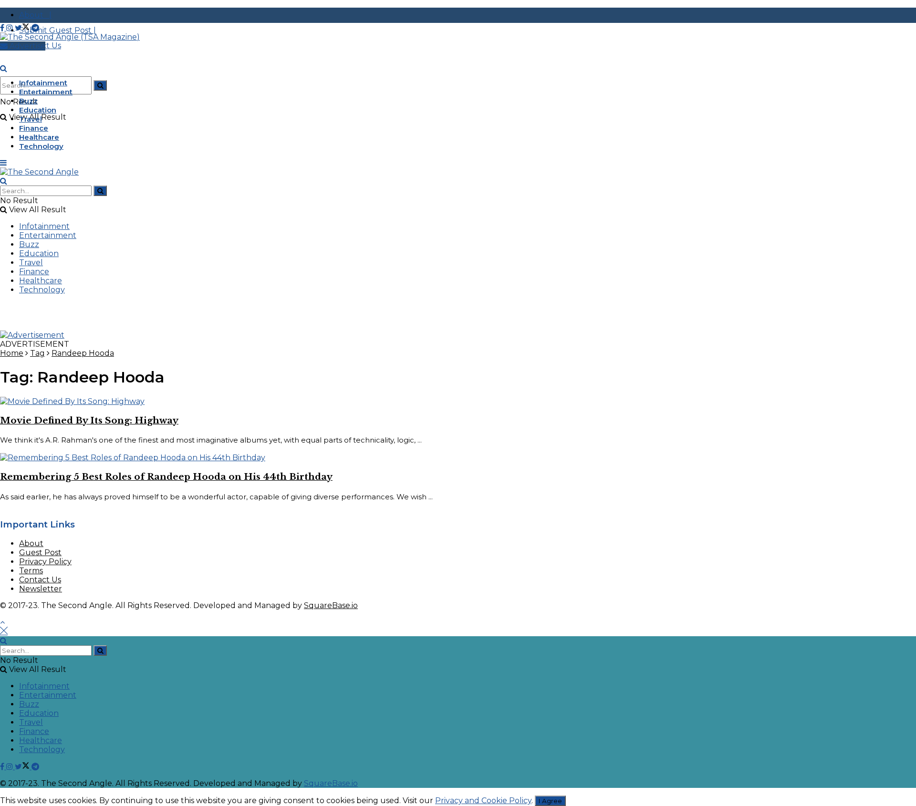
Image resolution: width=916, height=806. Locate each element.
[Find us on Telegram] (35, 27)
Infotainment (43, 82)
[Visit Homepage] (70, 36)
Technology (41, 146)
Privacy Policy (45, 561)
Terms (31, 570)
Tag (37, 353)
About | (35, 15)
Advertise (26, 46)
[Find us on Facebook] (3, 27)
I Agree (550, 801)
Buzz (28, 100)
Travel (30, 119)
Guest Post (40, 552)
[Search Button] (100, 85)
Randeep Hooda (83, 353)
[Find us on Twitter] (23, 27)
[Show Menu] (3, 162)
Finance (33, 128)
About (31, 543)
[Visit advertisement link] (32, 335)
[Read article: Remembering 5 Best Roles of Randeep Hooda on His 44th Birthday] (458, 457)
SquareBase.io (331, 605)
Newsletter (40, 588)
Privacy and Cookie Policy (483, 800)
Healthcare (39, 137)
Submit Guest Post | (57, 30)
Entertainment (46, 91)
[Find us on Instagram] (10, 27)
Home (11, 353)
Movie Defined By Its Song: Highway (89, 420)
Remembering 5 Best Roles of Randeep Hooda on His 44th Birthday (166, 476)
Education (37, 109)
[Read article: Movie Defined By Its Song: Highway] (458, 401)
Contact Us (40, 579)
